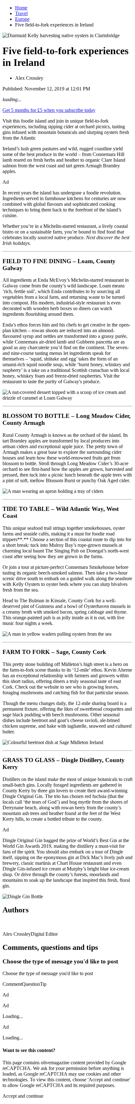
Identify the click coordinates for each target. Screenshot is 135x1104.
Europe (22, 19)
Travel (21, 13)
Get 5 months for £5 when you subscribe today (49, 110)
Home (21, 7)
